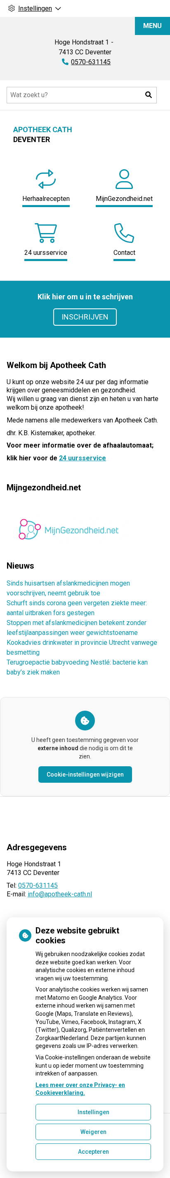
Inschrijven (85, 317)
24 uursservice (82, 458)
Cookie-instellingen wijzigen (85, 774)
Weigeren (93, 1132)
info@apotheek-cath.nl (60, 894)
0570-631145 (38, 885)
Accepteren (93, 1151)
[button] (148, 95)
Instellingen (93, 1112)
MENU (152, 26)
